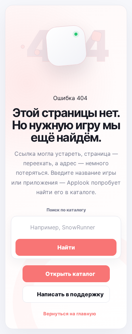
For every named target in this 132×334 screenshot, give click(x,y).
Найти (66, 247)
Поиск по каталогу (66, 209)
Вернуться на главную (69, 313)
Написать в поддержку (70, 294)
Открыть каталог (70, 273)
